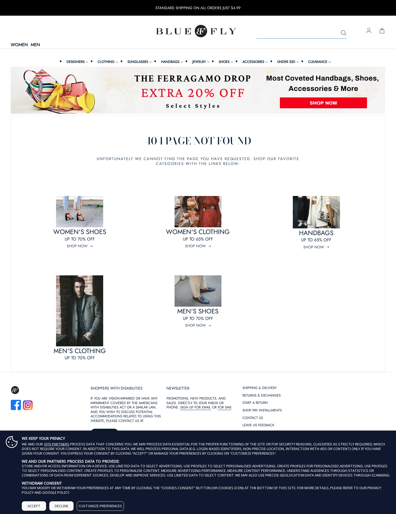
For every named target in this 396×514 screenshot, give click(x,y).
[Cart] (382, 31)
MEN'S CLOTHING (80, 351)
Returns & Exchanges (261, 395)
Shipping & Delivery (259, 388)
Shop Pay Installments (262, 410)
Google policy (55, 492)
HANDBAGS (316, 233)
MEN (35, 45)
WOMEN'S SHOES (79, 231)
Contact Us (252, 418)
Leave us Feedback (258, 425)
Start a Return (255, 403)
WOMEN (19, 45)
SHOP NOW (77, 246)
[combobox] (301, 33)
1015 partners (56, 444)
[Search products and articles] (343, 33)
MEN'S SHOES (197, 311)
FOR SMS (224, 407)
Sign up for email (195, 407)
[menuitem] (77, 61)
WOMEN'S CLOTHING (198, 231)
